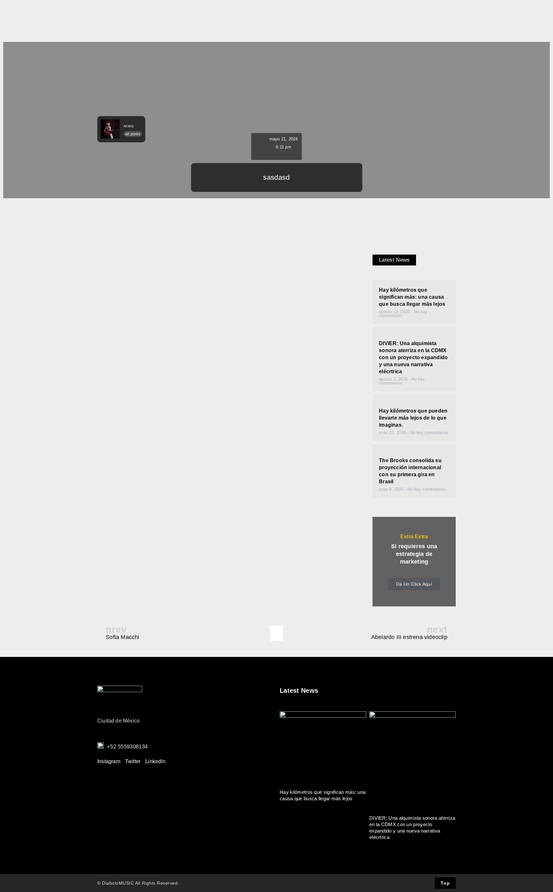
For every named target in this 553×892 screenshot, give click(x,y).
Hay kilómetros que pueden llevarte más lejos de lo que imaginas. (413, 418)
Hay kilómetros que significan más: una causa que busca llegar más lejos (412, 297)
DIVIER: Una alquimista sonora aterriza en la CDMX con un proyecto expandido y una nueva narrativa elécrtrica (413, 357)
